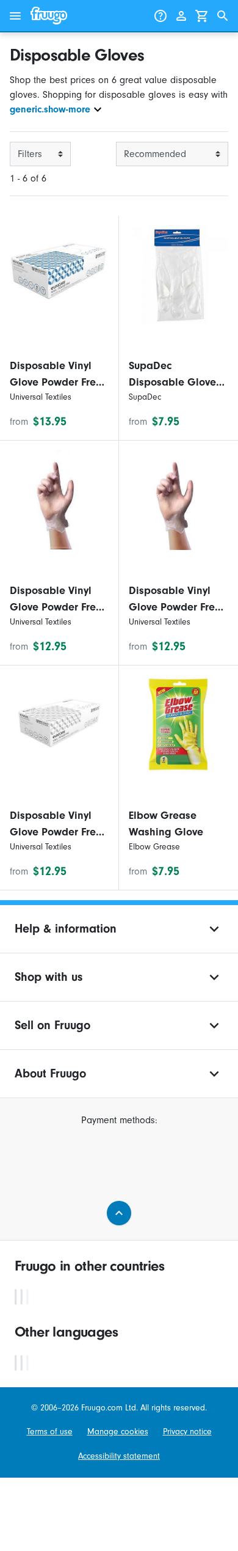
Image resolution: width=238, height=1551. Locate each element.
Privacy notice (187, 1431)
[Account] (181, 16)
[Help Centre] (160, 16)
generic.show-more (50, 109)
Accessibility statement (119, 1456)
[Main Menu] (15, 16)
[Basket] (202, 16)
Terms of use (50, 1431)
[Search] (222, 16)
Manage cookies (117, 1431)
